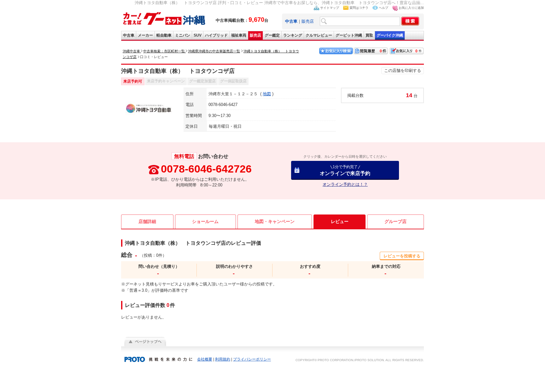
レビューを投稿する (402, 256)
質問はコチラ (358, 7)
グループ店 (395, 221)
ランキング (292, 35)
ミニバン (182, 35)
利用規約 (222, 359)
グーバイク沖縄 (390, 35)
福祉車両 (238, 35)
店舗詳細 (147, 221)
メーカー (145, 35)
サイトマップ (329, 7)
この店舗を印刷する (402, 70)
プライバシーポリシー (252, 359)
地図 (267, 93)
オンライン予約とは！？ (345, 184)
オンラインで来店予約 (345, 170)
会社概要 (204, 359)
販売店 (308, 21)
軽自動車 (164, 35)
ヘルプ (383, 7)
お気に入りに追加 (411, 7)
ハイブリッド (216, 35)
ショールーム (205, 221)
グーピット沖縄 (349, 35)
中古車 (128, 35)
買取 (369, 35)
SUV (198, 35)
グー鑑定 (272, 35)
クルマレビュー (319, 35)
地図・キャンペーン (275, 221)
